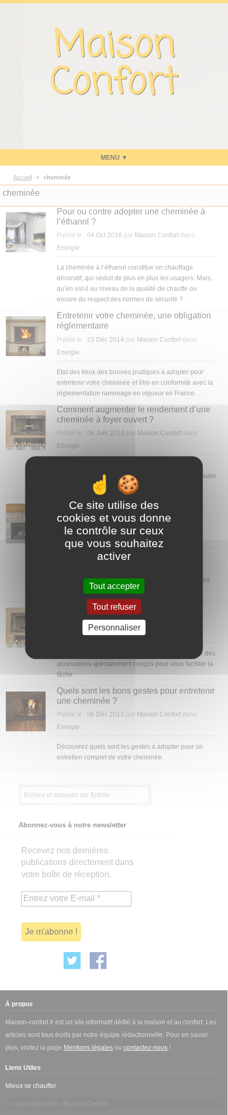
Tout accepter (114, 585)
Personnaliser (114, 627)
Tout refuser (114, 606)
